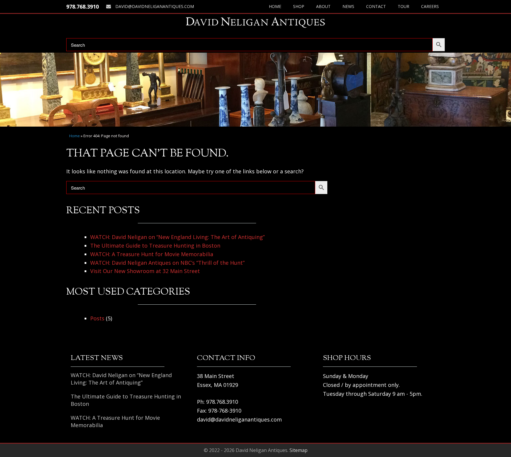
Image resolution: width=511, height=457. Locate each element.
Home (275, 6)
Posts (97, 318)
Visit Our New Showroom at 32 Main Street (145, 270)
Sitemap (299, 450)
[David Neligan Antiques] (255, 22)
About (323, 6)
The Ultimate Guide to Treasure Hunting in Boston (155, 245)
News (348, 6)
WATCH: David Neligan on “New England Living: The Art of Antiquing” (177, 236)
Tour (403, 6)
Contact (376, 6)
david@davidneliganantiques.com (154, 6)
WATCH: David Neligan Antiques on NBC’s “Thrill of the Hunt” (167, 262)
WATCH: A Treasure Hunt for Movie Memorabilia (151, 254)
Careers (430, 6)
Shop (298, 6)
